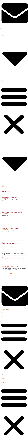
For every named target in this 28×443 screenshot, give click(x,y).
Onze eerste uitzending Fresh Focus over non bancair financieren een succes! (14, 251)
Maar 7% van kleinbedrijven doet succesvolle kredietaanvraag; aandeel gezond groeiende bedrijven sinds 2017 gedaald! (14, 220)
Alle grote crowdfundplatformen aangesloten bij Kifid (10, 266)
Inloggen (3, 81)
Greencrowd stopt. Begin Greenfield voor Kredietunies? (10, 197)
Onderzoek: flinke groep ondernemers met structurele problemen (12, 212)
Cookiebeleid (3, 382)
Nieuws (2, 203)
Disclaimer (3, 440)
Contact (2, 80)
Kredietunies (3, 34)
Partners (3, 79)
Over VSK (3, 377)
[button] (14, 110)
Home (2, 313)
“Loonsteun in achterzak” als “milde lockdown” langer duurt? (11, 228)
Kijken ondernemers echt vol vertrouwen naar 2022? (10, 243)
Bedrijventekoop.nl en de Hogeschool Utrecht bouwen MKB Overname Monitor (14, 258)
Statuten (2, 381)
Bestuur (2, 311)
